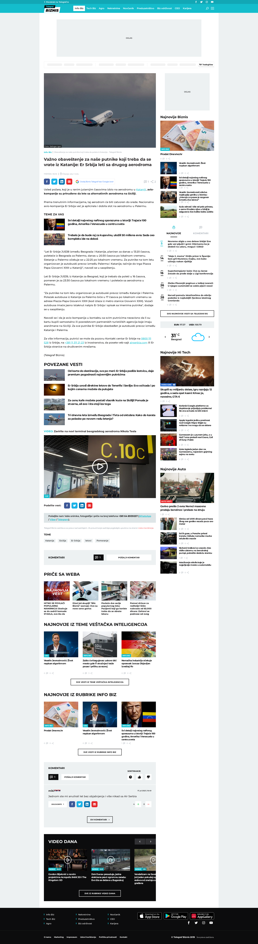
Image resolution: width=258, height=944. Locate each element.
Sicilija (62, 540)
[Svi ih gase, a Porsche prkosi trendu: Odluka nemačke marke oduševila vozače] (168, 538)
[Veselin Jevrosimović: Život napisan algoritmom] (61, 644)
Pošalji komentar (129, 557)
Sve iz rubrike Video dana (100, 893)
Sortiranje (134, 771)
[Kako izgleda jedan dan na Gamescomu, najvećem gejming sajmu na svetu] (168, 454)
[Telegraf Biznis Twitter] (201, 2)
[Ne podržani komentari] (148, 777)
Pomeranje (102, 540)
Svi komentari (99, 819)
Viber (53, 519)
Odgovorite (57, 804)
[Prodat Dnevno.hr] (61, 714)
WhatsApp (145, 516)
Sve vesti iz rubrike (99, 752)
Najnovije (174, 117)
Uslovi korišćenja (145, 528)
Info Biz (48, 152)
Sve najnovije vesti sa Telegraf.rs (187, 313)
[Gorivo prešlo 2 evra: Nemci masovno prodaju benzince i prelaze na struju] (187, 488)
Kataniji (141, 189)
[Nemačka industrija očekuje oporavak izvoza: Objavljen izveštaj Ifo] (139, 644)
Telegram (63, 519)
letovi (88, 540)
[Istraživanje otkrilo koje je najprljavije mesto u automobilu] (168, 567)
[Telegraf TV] (212, 2)
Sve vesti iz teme (99, 682)
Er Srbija (75, 540)
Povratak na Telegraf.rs (57, 2)
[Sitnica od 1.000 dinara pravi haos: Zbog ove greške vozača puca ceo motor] (168, 524)
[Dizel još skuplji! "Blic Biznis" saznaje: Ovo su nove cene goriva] (85, 591)
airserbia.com (138, 342)
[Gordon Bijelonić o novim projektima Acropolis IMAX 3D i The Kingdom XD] (67, 860)
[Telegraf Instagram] (207, 2)
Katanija (49, 540)
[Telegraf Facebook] (196, 2)
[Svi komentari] (130, 777)
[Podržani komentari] (139, 777)
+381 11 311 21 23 (74, 342)
